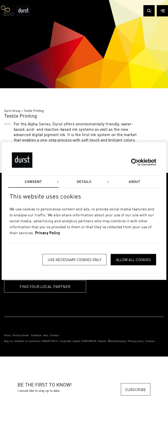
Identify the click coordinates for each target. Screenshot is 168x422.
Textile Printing (34, 111)
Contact (54, 335)
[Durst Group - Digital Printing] (23, 14)
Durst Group (12, 111)
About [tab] (134, 182)
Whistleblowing (117, 341)
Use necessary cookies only (74, 259)
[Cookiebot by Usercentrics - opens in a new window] (138, 162)
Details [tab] (84, 182)
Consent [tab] (33, 182)
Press (7, 335)
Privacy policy (136, 341)
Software (36, 335)
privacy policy (47, 233)
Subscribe (135, 389)
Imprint (102, 341)
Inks (45, 335)
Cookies (150, 341)
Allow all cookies (133, 259)
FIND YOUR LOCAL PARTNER (45, 286)
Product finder (21, 335)
